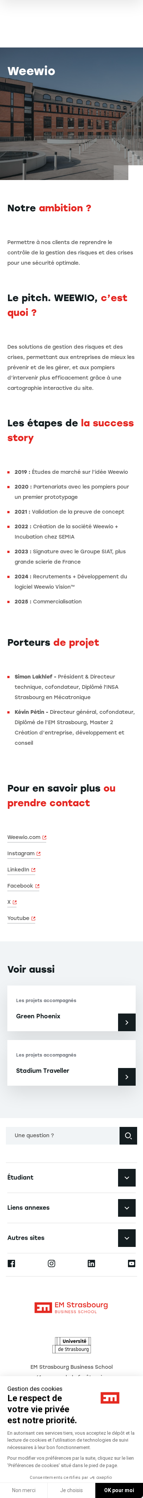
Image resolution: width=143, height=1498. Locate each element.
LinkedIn (18, 870)
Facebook (20, 886)
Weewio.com (23, 837)
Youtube (18, 918)
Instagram (20, 853)
